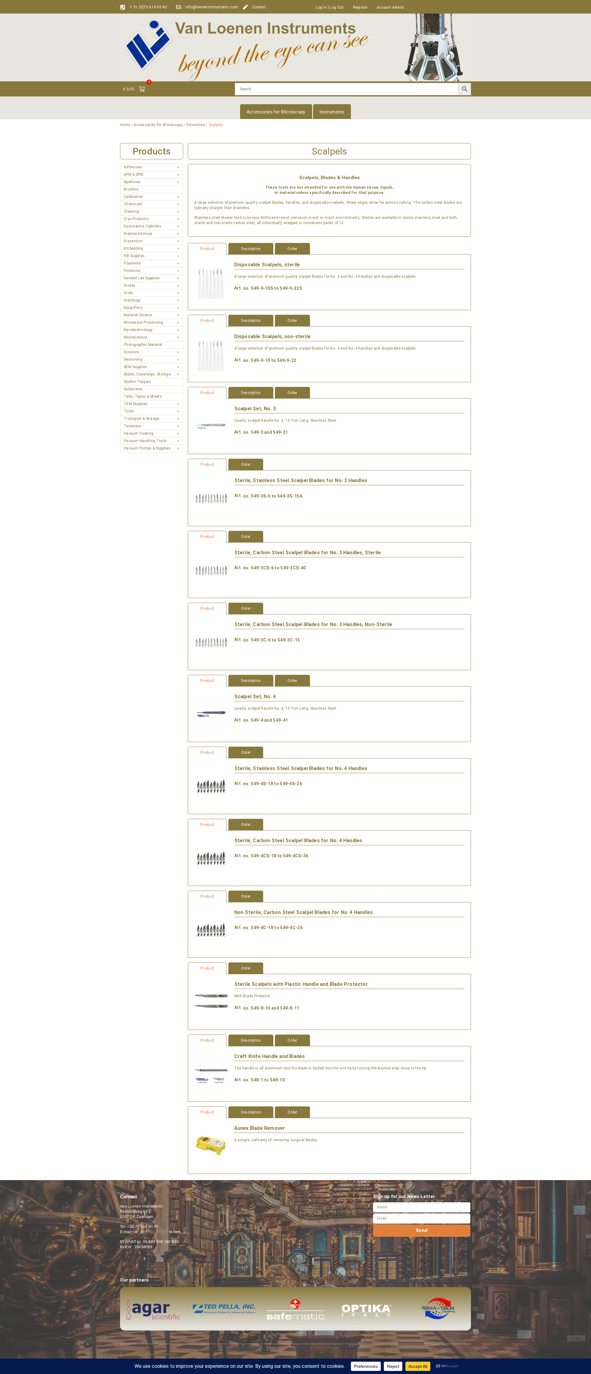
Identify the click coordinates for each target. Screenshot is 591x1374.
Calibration (133, 197)
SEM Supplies (135, 367)
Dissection (195, 125)
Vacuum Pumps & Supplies (147, 448)
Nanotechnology (138, 330)
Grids (128, 293)
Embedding (133, 248)
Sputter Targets (137, 381)
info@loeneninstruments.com (211, 7)
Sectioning (133, 359)
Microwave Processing (143, 322)
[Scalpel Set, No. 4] (211, 714)
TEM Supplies (136, 404)
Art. (238, 287)
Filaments (132, 263)
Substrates (133, 389)
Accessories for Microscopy (276, 111)
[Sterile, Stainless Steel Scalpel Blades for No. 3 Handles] (211, 498)
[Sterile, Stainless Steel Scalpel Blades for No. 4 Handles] (211, 786)
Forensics (132, 271)
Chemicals (133, 204)
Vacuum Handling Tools (145, 441)
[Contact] (245, 7)
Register (360, 7)
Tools (129, 411)
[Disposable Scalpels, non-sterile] (211, 354)
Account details (390, 7)
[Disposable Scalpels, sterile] (211, 282)
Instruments (332, 111)
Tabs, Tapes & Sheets (143, 396)
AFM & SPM (133, 174)
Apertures (132, 182)
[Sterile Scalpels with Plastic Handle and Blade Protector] (211, 1002)
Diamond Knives (138, 234)
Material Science (138, 315)
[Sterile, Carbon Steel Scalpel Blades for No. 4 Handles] (211, 858)
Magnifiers (133, 308)
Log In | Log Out (330, 7)
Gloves (130, 285)
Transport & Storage (141, 418)
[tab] (329, 249)
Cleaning (131, 211)
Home (125, 125)
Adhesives (133, 167)
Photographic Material (143, 344)
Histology (132, 300)
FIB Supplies (134, 256)
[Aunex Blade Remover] (211, 1146)
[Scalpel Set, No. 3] (211, 426)
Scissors (131, 352)
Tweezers (132, 426)
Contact (259, 7)
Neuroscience (135, 337)
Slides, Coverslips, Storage (147, 374)
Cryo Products (136, 219)
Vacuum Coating (138, 433)
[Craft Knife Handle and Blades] (211, 1074)
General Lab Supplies (142, 278)
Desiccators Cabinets (142, 226)
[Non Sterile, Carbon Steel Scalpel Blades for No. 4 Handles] (211, 930)
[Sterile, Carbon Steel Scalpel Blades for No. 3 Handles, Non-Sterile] (211, 642)
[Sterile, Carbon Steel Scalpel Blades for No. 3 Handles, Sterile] (211, 570)
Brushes (131, 189)
